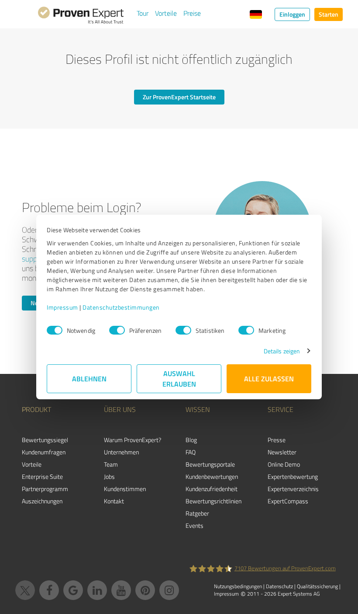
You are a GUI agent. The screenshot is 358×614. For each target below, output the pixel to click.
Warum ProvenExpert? (132, 440)
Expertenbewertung (293, 476)
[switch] (117, 330)
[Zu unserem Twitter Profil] (25, 590)
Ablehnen (89, 378)
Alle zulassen (269, 378)
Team (111, 464)
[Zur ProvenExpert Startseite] (81, 17)
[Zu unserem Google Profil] (73, 590)
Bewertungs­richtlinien (213, 501)
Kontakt (114, 501)
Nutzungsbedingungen (238, 586)
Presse (277, 440)
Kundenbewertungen (212, 476)
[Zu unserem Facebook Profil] (49, 590)
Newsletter (282, 452)
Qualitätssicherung (317, 586)
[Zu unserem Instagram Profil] (169, 590)
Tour (142, 13)
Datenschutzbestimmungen (121, 307)
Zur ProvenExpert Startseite (179, 97)
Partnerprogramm (45, 489)
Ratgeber (197, 513)
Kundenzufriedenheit (212, 489)
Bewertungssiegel (45, 440)
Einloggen (292, 14)
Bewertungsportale (210, 464)
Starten (328, 14)
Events (194, 525)
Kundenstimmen (125, 489)
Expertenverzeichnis (293, 489)
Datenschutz (279, 586)
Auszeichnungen (42, 501)
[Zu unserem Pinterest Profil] (145, 590)
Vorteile (166, 13)
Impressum (62, 307)
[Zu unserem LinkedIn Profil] (97, 590)
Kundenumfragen (43, 452)
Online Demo (284, 464)
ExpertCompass (288, 501)
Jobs (109, 476)
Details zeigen (282, 351)
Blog (191, 440)
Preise (192, 13)
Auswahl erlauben (179, 378)
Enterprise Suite (42, 476)
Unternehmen (121, 452)
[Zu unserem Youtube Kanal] (121, 590)
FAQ (191, 452)
